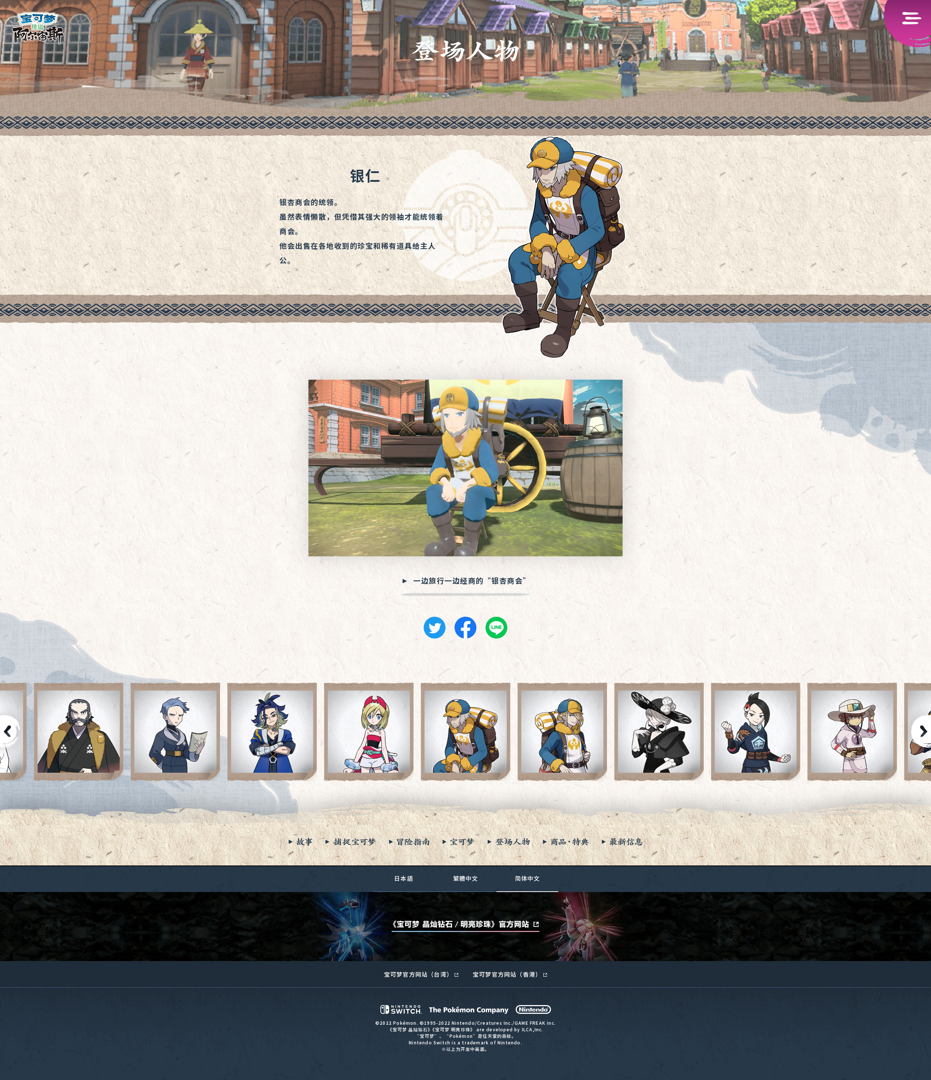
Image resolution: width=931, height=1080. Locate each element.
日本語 (403, 878)
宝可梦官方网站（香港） (507, 974)
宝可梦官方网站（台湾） (418, 974)
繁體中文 (465, 878)
